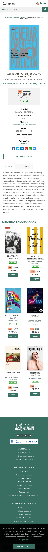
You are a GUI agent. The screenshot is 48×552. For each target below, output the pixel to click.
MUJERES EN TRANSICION (12, 257)
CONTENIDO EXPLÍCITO (35, 374)
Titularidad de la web (24, 485)
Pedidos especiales (24, 511)
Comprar (12, 275)
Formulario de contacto (24, 459)
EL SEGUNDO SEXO (12, 372)
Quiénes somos (24, 507)
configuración (24, 539)
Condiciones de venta (24, 475)
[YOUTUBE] (29, 435)
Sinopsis (8, 166)
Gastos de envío (24, 489)
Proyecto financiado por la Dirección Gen (24, 495)
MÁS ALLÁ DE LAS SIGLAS (13, 317)
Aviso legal (24, 471)
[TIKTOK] (26, 435)
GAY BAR (35, 316)
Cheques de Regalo (24, 514)
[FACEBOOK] (18, 435)
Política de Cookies (24, 482)
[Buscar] (45, 9)
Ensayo (24, 144)
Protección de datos (24, 478)
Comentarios (24, 166)
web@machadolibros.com (24, 456)
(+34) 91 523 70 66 (24, 452)
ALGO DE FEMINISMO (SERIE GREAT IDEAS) (35, 257)
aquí (30, 536)
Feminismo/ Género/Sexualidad (15, 17)
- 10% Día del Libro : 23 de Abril (24, 521)
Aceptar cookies (23, 546)
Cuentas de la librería (24, 518)
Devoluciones (24, 492)
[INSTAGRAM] (22, 435)
